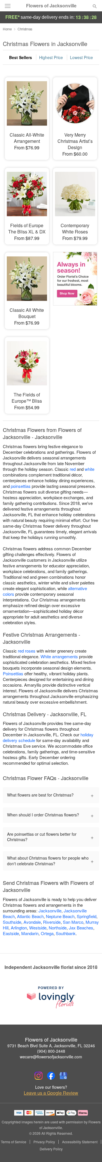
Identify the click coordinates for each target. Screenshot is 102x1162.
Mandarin (30, 933)
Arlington (19, 928)
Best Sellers (20, 57)
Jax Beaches (81, 928)
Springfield (86, 916)
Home (7, 28)
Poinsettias (13, 673)
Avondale (32, 922)
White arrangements (59, 656)
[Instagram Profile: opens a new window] (38, 1076)
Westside (37, 928)
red (73, 469)
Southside (12, 922)
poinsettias (21, 486)
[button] (90, 1149)
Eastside (11, 933)
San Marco (73, 922)
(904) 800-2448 (51, 1051)
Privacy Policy (44, 1142)
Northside (58, 928)
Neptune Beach (60, 916)
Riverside (52, 922)
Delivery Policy (51, 1149)
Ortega (47, 933)
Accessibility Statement (79, 1142)
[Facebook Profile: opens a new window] (51, 1076)
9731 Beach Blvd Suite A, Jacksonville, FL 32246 (51, 1045)
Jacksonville (50, 911)
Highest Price (51, 57)
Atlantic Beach (30, 916)
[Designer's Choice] (75, 286)
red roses (26, 651)
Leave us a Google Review (51, 1093)
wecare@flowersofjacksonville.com (51, 1056)
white (89, 469)
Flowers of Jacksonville (51, 5)
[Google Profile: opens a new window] (63, 1076)
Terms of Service (13, 1142)
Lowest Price (81, 57)
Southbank (66, 933)
